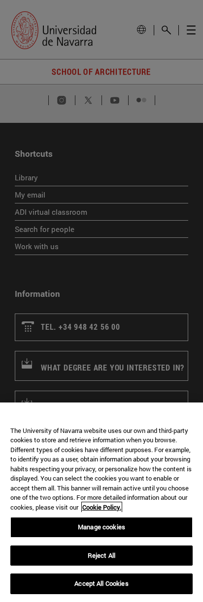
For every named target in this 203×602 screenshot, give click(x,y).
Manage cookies (101, 526)
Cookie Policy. (101, 507)
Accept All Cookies (101, 583)
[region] (101, 502)
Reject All (101, 555)
